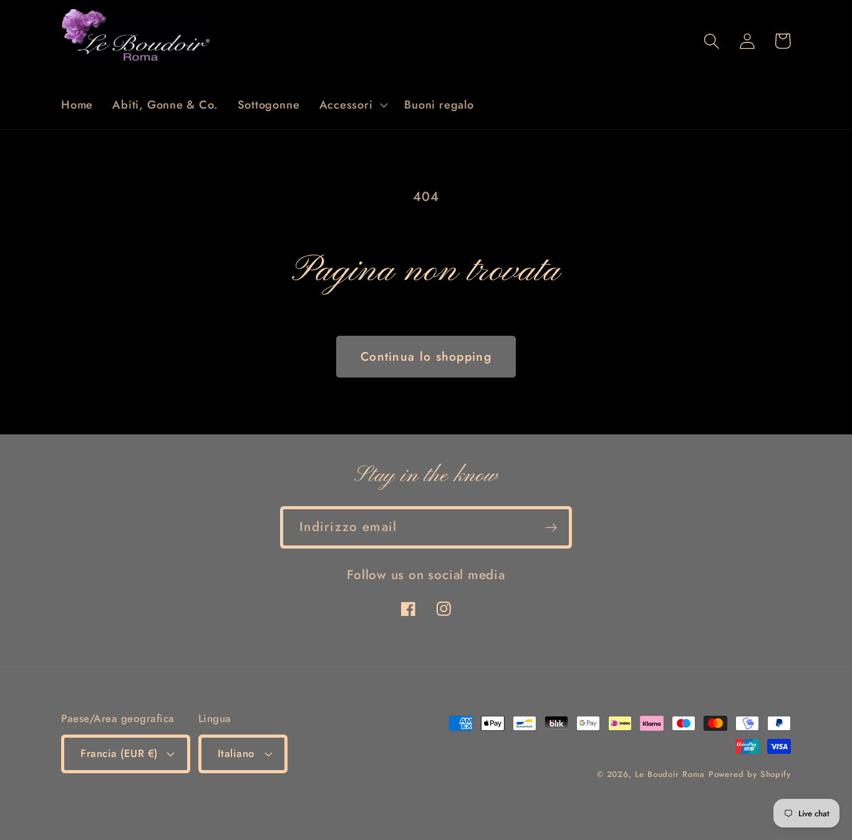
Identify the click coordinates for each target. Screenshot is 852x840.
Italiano (236, 753)
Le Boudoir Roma (670, 774)
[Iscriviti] (551, 527)
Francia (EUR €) (119, 753)
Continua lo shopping (426, 356)
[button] (352, 105)
